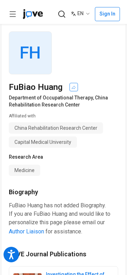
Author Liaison (26, 231)
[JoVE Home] (33, 14)
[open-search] (61, 14)
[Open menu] (12, 14)
